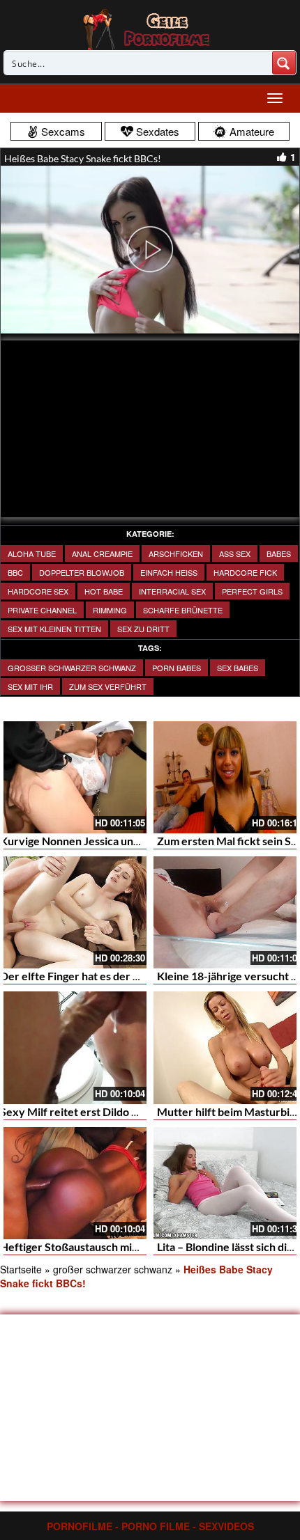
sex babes (237, 667)
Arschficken (176, 553)
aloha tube (32, 553)
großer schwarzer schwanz (72, 667)
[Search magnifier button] (284, 62)
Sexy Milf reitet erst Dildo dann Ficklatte (101, 1111)
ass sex (234, 553)
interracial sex (172, 591)
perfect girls (252, 591)
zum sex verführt (108, 686)
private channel (42, 609)
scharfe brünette (183, 609)
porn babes (176, 667)
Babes (279, 553)
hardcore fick (245, 572)
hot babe (103, 591)
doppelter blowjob (81, 572)
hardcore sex (38, 591)
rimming (110, 609)
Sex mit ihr (30, 686)
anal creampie (102, 553)
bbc (15, 572)
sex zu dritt (143, 628)
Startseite (21, 1269)
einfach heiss (168, 572)
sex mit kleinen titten (54, 628)
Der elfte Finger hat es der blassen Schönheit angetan (132, 975)
